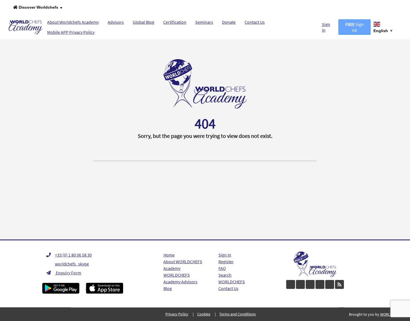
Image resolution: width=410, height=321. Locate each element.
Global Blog (143, 22)
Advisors (116, 22)
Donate (229, 22)
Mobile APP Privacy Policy (71, 32)
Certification (174, 22)
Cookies (203, 314)
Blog (167, 288)
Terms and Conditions (237, 314)
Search (224, 275)
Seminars (204, 22)
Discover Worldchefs (38, 7)
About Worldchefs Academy (73, 22)
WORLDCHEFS (231, 281)
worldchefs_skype (72, 264)
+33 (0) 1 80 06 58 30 (73, 255)
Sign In (224, 255)
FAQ (222, 268)
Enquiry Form (68, 273)
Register (226, 261)
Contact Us (255, 22)
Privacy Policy (176, 314)
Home (169, 255)
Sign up (354, 27)
